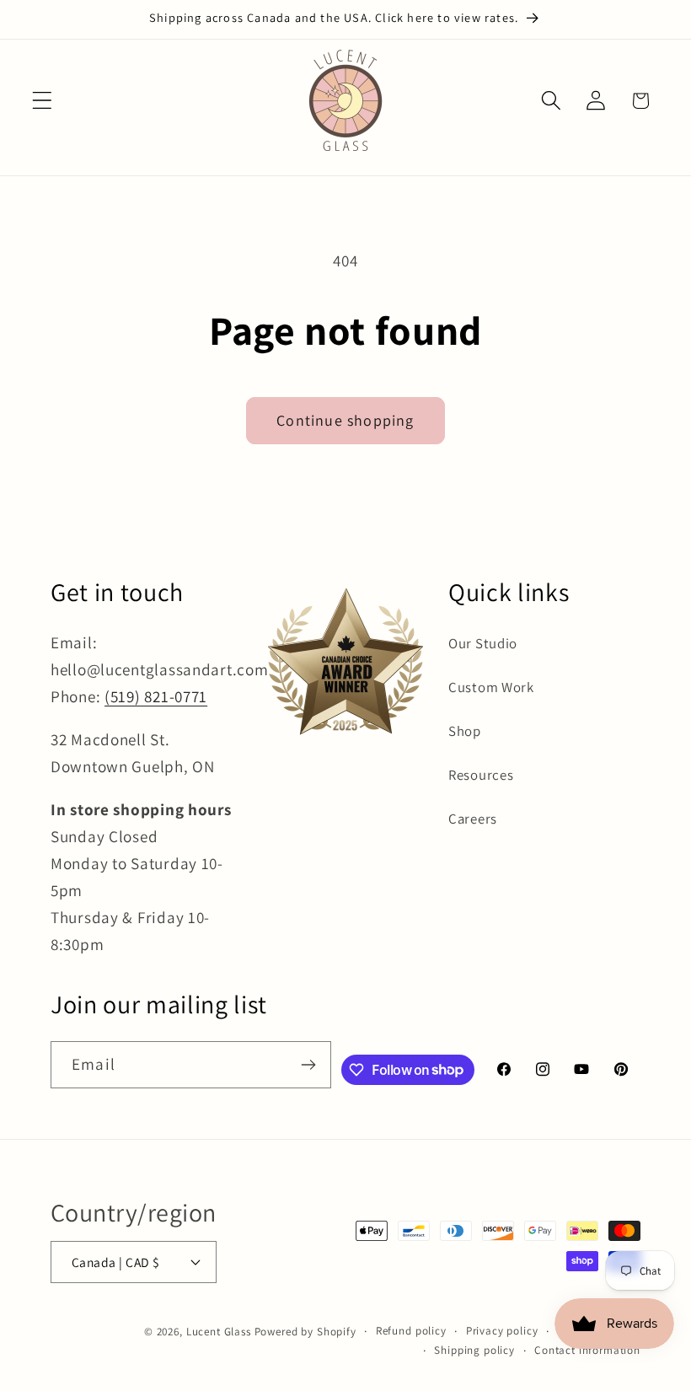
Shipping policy (474, 1350)
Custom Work (491, 687)
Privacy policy (502, 1331)
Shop (464, 731)
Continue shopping (345, 420)
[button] (42, 100)
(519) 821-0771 (155, 696)
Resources (480, 774)
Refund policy (411, 1331)
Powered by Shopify (305, 1331)
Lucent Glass (218, 1331)
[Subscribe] (308, 1064)
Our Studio (482, 643)
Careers (472, 818)
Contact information (587, 1350)
